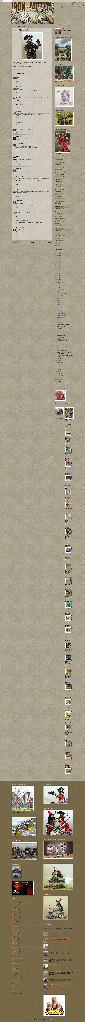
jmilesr (17, 168)
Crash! (58, 302)
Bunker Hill (67, 589)
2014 (58, 273)
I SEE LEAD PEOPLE (67, 614)
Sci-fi (56, 177)
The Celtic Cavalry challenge (62, 285)
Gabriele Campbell (20, 227)
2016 (58, 269)
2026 (58, 251)
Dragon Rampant (58, 191)
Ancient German (58, 238)
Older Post (49, 242)
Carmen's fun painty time (68, 698)
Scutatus (18, 200)
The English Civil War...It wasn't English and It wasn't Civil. (60, 938)
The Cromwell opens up (61, 320)
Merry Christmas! (60, 295)
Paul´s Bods (18, 76)
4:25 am (17, 132)
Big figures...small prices (54, 958)
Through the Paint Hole (59, 235)
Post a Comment (18, 237)
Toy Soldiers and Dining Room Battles (68, 527)
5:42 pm (17, 82)
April (59, 371)
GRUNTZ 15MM (58, 198)
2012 (58, 277)
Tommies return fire (61, 335)
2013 (58, 275)
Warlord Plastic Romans (53, 944)
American (57, 243)
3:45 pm (17, 234)
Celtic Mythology (58, 184)
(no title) (45, 927)
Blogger (50, 1019)
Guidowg (18, 111)
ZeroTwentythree (68, 577)
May (58, 369)
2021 (58, 260)
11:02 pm (18, 107)
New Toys (59, 287)
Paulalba (18, 211)
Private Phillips (60, 311)
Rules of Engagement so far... (63, 333)
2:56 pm (17, 207)
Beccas (17, 136)
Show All (71, 778)
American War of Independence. (61, 237)
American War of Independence (61, 216)
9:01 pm (17, 100)
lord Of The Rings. (58, 174)
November (60, 358)
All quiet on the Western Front (63, 313)
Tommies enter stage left (62, 346)
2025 (58, 253)
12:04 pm (18, 172)
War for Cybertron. (58, 189)
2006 (58, 384)
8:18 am (17, 152)
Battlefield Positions (61, 317)
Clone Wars (57, 179)
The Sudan (57, 230)
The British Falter (60, 308)
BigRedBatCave (68, 601)
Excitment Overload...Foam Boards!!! (56, 971)
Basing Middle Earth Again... (54, 984)
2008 (58, 381)
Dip (55, 194)
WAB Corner (67, 488)
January (59, 377)
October (59, 360)
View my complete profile (66, 30)
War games (57, 199)
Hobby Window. (58, 186)
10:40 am (18, 164)
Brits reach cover (60, 337)
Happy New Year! (60, 284)
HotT (56, 204)
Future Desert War (58, 228)
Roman (56, 164)
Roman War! (51, 951)
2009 (58, 379)
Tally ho (58, 309)
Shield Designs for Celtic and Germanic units (57, 931)
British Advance (60, 319)
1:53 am (17, 117)
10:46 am (18, 223)
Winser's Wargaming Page (67, 562)
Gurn (17, 96)
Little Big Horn (58, 196)
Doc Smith (18, 176)
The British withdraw (61, 300)
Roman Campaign (58, 167)
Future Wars (57, 181)
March (59, 373)
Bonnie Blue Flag (58, 206)
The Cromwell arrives (61, 326)
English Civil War (58, 162)
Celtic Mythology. (58, 240)
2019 (58, 264)
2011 (58, 279)
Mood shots (59, 348)
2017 (58, 268)
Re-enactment (57, 220)
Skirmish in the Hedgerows (62, 298)
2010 (58, 281)
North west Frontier (58, 225)
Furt (17, 156)
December (60, 282)
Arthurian (57, 223)
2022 (58, 258)
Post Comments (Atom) (21, 245)
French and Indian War (59, 218)
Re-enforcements (60, 289)
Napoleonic (57, 169)
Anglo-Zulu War (58, 193)
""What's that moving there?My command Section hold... (63, 340)
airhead (17, 189)
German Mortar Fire (61, 315)
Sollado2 (18, 86)
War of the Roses (58, 208)
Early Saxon (57, 226)
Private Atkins (60, 296)
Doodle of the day (58, 201)
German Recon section (61, 342)
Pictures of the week (59, 221)
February (59, 375)
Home (32, 242)
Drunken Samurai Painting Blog (68, 766)
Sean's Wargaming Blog (67, 739)
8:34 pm (17, 196)
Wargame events (58, 211)
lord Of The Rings (58, 160)
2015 (58, 271)
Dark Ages (57, 232)
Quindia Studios (68, 653)
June (59, 367)
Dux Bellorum (57, 213)
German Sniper (60, 330)
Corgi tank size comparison (62, 293)
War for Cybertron (58, 176)
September (60, 362)
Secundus (65, 28)
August (59, 364)
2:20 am (17, 124)
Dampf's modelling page (68, 474)
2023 (58, 257)
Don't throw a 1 (68, 429)
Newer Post (15, 242)
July (58, 366)
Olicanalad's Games (67, 753)
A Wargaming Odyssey (68, 446)
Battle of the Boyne (59, 210)
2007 (58, 383)
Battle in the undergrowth (62, 350)
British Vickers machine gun (62, 322)
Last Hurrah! (59, 304)
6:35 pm (17, 216)
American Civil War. (59, 188)
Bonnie (56, 245)
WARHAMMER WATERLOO (54, 964)
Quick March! (59, 291)
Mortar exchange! (60, 331)
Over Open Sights (67, 546)
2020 (58, 262)
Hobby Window (58, 159)
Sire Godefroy (19, 143)
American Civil (58, 215)
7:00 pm (17, 92)
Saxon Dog (67, 710)
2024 (58, 255)
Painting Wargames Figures (67, 459)
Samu (56, 233)
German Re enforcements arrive (63, 324)
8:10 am (17, 139)
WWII (56, 182)
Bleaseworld (67, 512)
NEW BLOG (71, 618)
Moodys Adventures (67, 683)
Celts (56, 172)
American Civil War (58, 171)
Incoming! (59, 306)
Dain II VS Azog (52, 978)
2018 (58, 266)
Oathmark (57, 203)
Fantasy (56, 166)
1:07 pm (17, 185)
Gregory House (19, 128)
